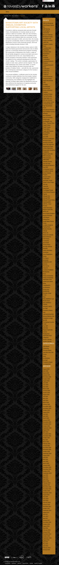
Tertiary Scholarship (48, 275)
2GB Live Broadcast (48, 23)
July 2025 (45, 382)
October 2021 (46, 437)
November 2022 (47, 424)
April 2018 (45, 500)
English (45, 0)
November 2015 (47, 534)
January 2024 (46, 404)
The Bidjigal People (48, 190)
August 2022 (46, 430)
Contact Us (46, 72)
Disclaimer (45, 252)
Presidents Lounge (48, 318)
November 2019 (47, 469)
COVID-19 (45, 74)
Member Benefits (47, 229)
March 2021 (46, 441)
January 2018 (46, 504)
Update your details (48, 281)
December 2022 (47, 422)
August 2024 (46, 394)
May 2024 (45, 398)
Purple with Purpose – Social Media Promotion (48, 132)
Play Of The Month (47, 117)
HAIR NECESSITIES (48, 314)
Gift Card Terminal (47, 100)
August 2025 (46, 380)
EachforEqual (46, 86)
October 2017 (46, 508)
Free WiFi (45, 326)
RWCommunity (47, 155)
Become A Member (48, 34)
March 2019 (46, 481)
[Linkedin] (49, 6)
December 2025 (47, 377)
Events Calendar (47, 339)
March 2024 (46, 402)
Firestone (45, 92)
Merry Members (47, 115)
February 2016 (46, 530)
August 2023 (46, 412)
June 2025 (45, 384)
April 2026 (45, 371)
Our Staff (45, 308)
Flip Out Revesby (47, 96)
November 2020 (47, 449)
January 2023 (46, 420)
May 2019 (45, 477)
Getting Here (46, 219)
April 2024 (45, 400)
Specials (45, 184)
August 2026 (46, 369)
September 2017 (47, 510)
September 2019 (47, 473)
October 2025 (46, 379)
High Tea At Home (47, 105)
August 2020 (46, 455)
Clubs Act (45, 268)
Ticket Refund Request (49, 192)
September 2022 (47, 428)
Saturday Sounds (47, 161)
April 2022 (45, 432)
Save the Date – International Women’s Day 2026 (48, 165)
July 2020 (45, 457)
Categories (46, 337)
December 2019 (47, 467)
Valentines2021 (47, 202)
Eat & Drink (46, 242)
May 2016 (45, 528)
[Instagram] (53, 6)
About (44, 283)
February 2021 (46, 443)
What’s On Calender (48, 234)
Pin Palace (46, 258)
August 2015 (46, 540)
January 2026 (46, 375)
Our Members (46, 287)
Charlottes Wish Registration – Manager (47, 53)
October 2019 (46, 471)
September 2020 (47, 453)
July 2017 (45, 514)
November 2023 (47, 408)
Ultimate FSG (46, 196)
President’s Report (47, 310)
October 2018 (46, 490)
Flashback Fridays (47, 94)
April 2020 (45, 461)
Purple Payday (47, 127)
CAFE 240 (45, 42)
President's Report (47, 362)
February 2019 (46, 483)
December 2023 (47, 406)
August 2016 (46, 526)
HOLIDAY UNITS (47, 306)
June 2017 (45, 516)
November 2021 (47, 435)
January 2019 (46, 485)
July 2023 (45, 414)
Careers (45, 331)
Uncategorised (46, 364)
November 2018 (47, 488)
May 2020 (45, 459)
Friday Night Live (47, 98)
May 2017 (45, 518)
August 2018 (46, 494)
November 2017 (47, 506)
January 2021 (46, 445)
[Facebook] (42, 6)
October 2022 (46, 426)
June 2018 (45, 498)
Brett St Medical (47, 236)
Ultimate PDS (46, 198)
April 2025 (45, 386)
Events (44, 256)
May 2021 (45, 439)
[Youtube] (46, 6)
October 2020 (46, 451)
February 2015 (46, 547)
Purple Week (46, 129)
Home (10, 15)
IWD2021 (45, 113)
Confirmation (46, 68)
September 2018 (47, 492)
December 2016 (47, 522)
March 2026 (46, 373)
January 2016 (46, 532)
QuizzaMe (45, 136)
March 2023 (46, 418)
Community (16, 15)
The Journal (46, 266)
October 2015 (46, 536)
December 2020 (47, 447)
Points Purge (46, 119)
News (44, 273)
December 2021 (47, 434)
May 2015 (45, 543)
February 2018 (46, 502)
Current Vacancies (47, 76)
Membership (46, 271)
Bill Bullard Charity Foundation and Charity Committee (48, 38)
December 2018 (47, 487)
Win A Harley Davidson (49, 213)
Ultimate (45, 230)
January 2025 (46, 390)
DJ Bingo (45, 84)
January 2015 (46, 549)
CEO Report (46, 217)
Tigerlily (45, 194)
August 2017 (46, 512)
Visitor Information (47, 250)
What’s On (45, 211)
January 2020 (46, 465)
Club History (46, 238)
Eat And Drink (46, 88)
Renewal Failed (47, 140)
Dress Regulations (47, 254)
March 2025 (46, 388)
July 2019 (45, 475)
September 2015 (47, 538)
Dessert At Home (47, 78)
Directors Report (47, 350)
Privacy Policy (46, 244)
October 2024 (46, 392)
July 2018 (45, 496)
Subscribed (46, 188)
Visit (44, 312)
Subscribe (45, 186)
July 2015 (45, 541)
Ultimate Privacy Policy (49, 200)
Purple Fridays (46, 125)
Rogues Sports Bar (48, 154)
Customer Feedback (48, 269)
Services (45, 264)
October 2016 (46, 524)
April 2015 (45, 545)
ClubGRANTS (46, 285)
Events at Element (47, 90)
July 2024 (45, 396)
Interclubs (45, 328)
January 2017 (46, 520)
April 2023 (45, 416)
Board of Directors (47, 215)
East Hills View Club (48, 352)
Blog (13, 15)
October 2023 (46, 410)
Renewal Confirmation (48, 138)
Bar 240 (45, 320)
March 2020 (46, 463)
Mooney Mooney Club (48, 316)
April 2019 (45, 479)
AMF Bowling (46, 29)
